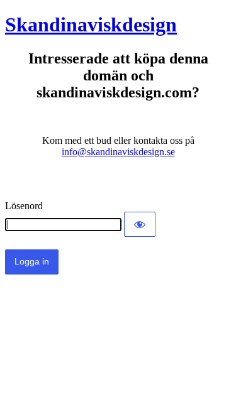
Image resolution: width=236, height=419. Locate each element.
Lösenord (24, 205)
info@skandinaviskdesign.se (118, 151)
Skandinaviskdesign (91, 24)
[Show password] (139, 224)
